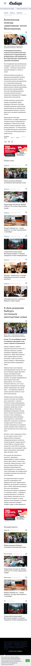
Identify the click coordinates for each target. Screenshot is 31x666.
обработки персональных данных (9, 663)
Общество (19, 12)
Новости (12, 12)
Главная (6, 12)
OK (27, 660)
